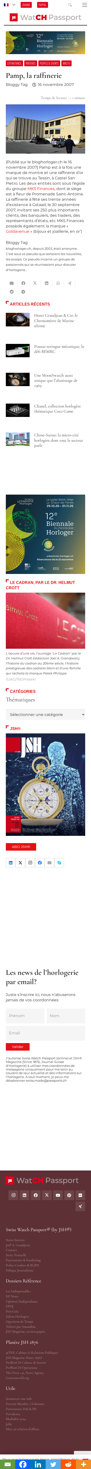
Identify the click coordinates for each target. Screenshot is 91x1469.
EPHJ (10, 1306)
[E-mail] (49, 863)
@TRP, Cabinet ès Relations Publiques (32, 1353)
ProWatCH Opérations (21, 1368)
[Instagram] (30, 863)
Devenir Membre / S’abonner (25, 1404)
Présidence (13, 1414)
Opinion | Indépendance (22, 1301)
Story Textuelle (16, 1255)
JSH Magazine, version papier (25, 1331)
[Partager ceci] (23, 283)
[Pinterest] (69, 1195)
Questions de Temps (19, 1322)
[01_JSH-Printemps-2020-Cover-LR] (45, 784)
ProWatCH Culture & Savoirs (26, 1363)
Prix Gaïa (12, 1311)
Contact (11, 1250)
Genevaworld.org (17, 1378)
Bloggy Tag (17, 84)
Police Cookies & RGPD (22, 1265)
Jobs (9, 1424)
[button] (9, 5)
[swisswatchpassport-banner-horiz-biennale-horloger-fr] (45, 42)
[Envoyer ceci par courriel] (11, 283)
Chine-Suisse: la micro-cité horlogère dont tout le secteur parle (58, 440)
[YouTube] (58, 1195)
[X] (20, 863)
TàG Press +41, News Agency (25, 1373)
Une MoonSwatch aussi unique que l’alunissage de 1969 (55, 380)
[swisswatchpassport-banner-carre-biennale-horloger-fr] (45, 534)
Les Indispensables (18, 1291)
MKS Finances (41, 188)
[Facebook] (40, 863)
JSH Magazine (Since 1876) (24, 1358)
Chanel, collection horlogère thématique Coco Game (57, 409)
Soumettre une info (19, 1399)
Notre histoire (15, 1240)
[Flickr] (80, 1195)
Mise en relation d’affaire (23, 1429)
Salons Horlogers (17, 1316)
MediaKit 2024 (15, 1419)
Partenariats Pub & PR (21, 1409)
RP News (12, 1296)
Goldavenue (17, 231)
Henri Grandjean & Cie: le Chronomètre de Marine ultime (56, 320)
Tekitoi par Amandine (21, 1327)
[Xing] (80, 1206)
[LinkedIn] (11, 863)
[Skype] (59, 863)
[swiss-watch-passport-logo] (46, 17)
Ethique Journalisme (19, 1270)
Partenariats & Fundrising (23, 1260)
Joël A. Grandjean (18, 1245)
